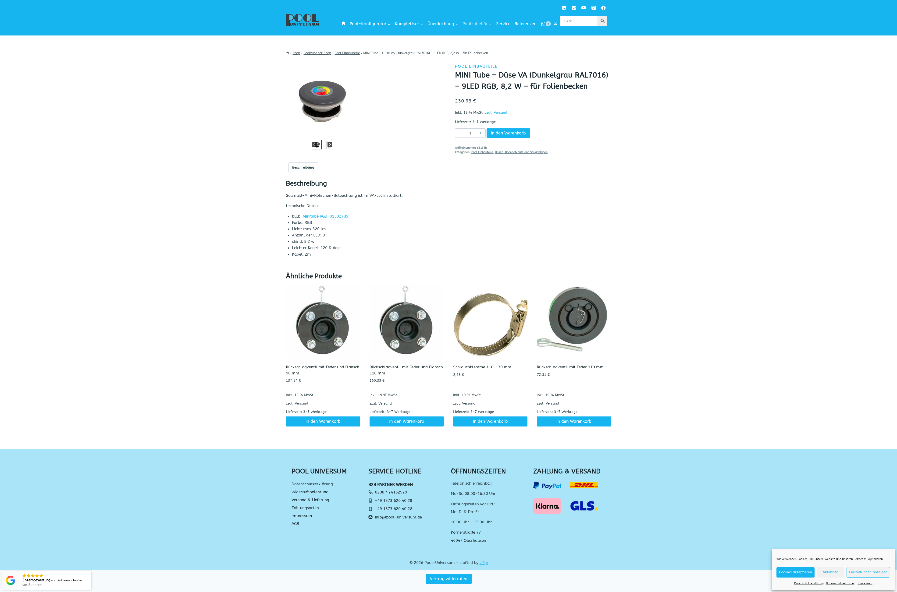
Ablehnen (830, 572)
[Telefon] (564, 8)
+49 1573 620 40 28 (393, 508)
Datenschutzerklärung (809, 583)
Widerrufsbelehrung (310, 492)
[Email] (574, 8)
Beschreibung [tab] (303, 167)
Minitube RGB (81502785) (326, 216)
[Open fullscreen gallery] (354, 134)
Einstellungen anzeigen (868, 572)
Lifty (484, 562)
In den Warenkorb (508, 133)
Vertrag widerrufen (448, 578)
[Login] (555, 24)
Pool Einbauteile (476, 66)
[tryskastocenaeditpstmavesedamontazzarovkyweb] (322, 99)
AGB (295, 523)
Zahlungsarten (305, 507)
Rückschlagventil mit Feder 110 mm (570, 367)
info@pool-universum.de (398, 517)
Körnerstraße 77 (466, 532)
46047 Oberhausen (468, 540)
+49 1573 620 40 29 (393, 500)
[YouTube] (583, 8)
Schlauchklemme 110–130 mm (482, 367)
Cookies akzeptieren (795, 572)
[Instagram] (593, 8)
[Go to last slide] (314, 144)
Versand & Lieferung (310, 499)
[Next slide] (329, 144)
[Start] (287, 53)
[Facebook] (603, 8)
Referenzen (526, 23)
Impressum (865, 583)
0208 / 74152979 (391, 492)
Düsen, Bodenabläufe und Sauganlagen (521, 152)
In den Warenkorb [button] (323, 421)
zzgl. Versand (496, 112)
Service (503, 23)
